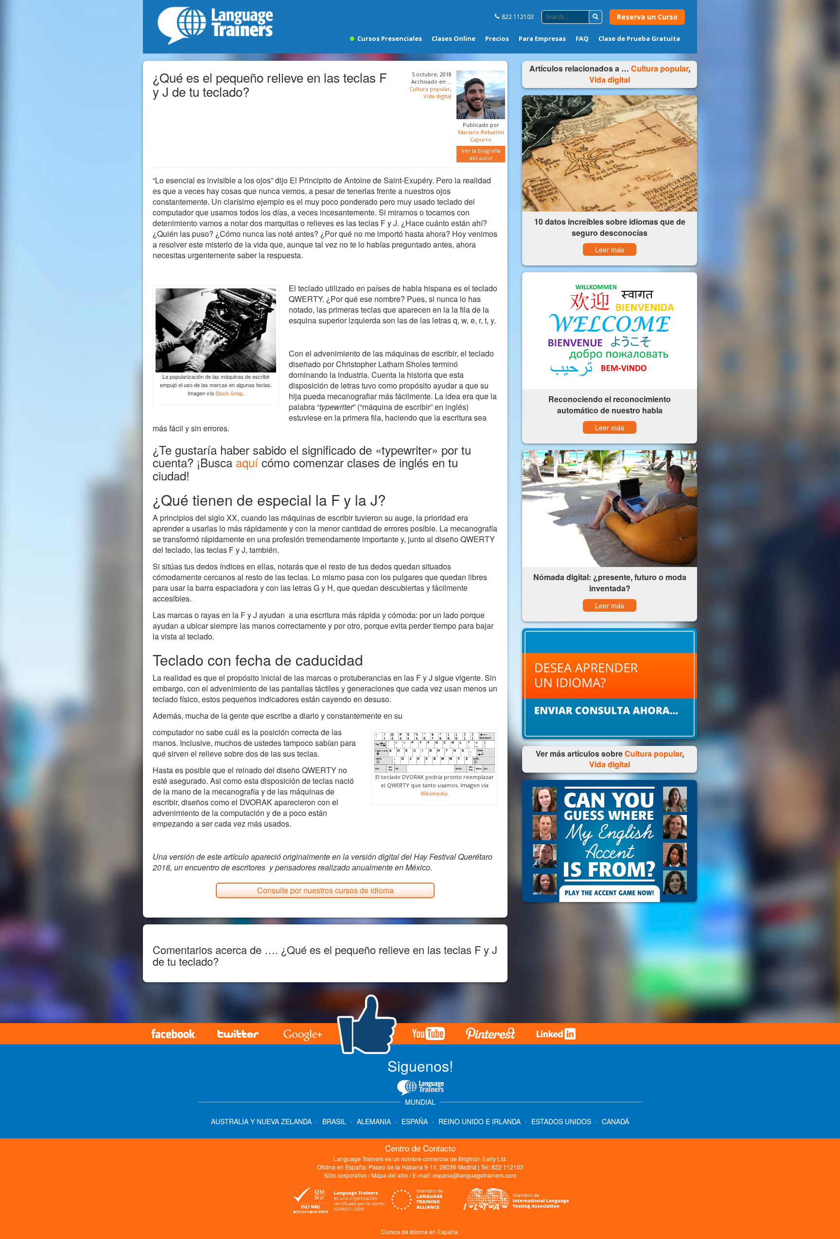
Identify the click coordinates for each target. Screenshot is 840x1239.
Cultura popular (429, 88)
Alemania (374, 1121)
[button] (595, 17)
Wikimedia (434, 793)
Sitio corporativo (346, 1175)
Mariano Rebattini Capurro (481, 135)
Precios (497, 38)
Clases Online (453, 38)
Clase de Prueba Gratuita (639, 38)
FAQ (582, 38)
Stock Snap (229, 393)
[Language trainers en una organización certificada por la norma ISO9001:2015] (337, 1202)
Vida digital (437, 96)
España (415, 1121)
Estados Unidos (561, 1121)
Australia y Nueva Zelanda (262, 1121)
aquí (247, 462)
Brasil (334, 1121)
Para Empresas (542, 38)
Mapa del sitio (389, 1175)
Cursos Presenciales (389, 38)
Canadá (615, 1121)
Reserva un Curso (647, 16)
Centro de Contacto (420, 1148)
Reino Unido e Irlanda (479, 1121)
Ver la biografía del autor (481, 154)
